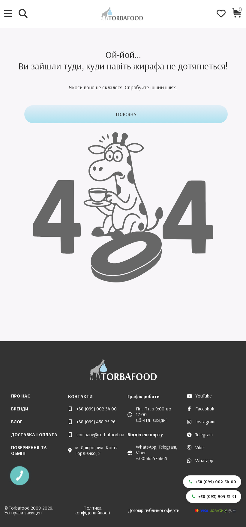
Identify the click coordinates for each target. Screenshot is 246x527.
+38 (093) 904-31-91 (217, 496)
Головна (126, 114)
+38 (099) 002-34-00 (215, 481)
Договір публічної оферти (153, 510)
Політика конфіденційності (92, 510)
